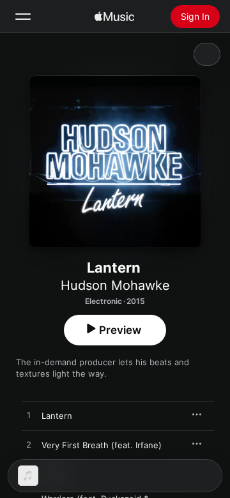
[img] (114, 16)
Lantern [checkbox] (57, 416)
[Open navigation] (23, 17)
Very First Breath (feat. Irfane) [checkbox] (102, 445)
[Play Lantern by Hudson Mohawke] (29, 415)
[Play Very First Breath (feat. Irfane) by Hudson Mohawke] (29, 445)
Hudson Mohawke (115, 285)
